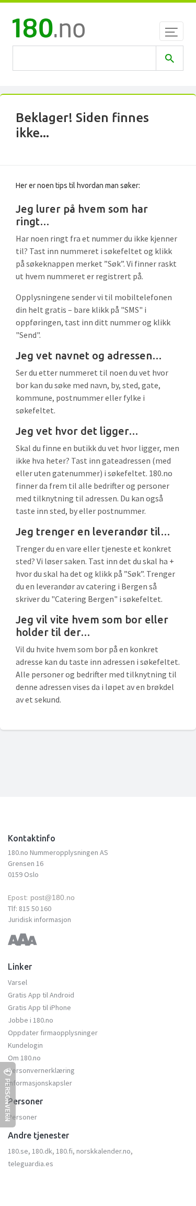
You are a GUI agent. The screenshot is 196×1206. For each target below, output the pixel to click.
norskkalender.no (103, 1151)
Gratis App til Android (41, 995)
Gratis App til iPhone (39, 1007)
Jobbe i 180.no (30, 1020)
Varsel (17, 982)
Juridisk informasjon (39, 919)
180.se (18, 1151)
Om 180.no (24, 1057)
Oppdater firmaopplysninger (53, 1032)
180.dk (42, 1151)
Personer (22, 1117)
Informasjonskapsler (40, 1083)
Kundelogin (25, 1045)
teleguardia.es (30, 1163)
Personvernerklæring (41, 1070)
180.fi (64, 1151)
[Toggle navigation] (171, 31)
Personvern (8, 1100)
